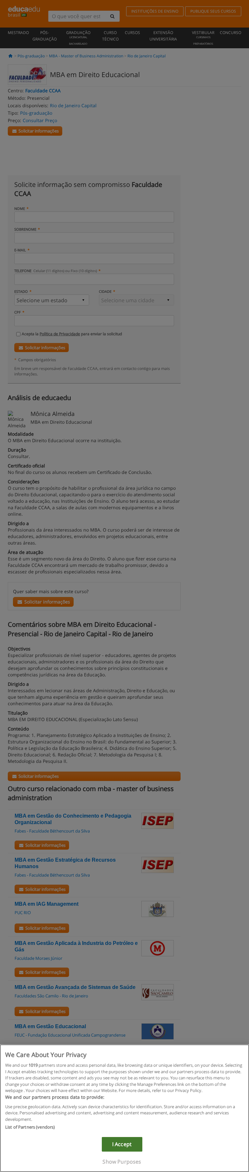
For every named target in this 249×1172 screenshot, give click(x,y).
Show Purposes (121, 1161)
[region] (124, 1108)
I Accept (122, 1144)
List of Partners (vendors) (30, 1127)
